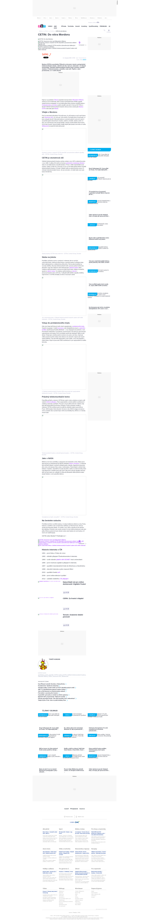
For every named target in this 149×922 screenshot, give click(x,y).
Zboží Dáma (61, 895)
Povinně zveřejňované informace (93, 918)
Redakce (75, 912)
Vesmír (77, 26)
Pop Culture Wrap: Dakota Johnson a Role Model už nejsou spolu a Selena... (66, 879)
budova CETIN (62, 675)
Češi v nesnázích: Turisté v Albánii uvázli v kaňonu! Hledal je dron (81, 839)
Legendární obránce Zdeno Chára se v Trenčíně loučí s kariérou (50, 895)
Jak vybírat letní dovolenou (97, 834)
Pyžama (76, 897)
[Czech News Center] (77, 822)
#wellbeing (67, 871)
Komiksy (84, 26)
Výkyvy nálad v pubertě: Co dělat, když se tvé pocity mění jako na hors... (98, 876)
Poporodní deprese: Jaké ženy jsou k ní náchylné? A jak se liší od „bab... (82, 877)
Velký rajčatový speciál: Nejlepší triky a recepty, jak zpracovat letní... (98, 856)
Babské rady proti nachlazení (81, 873)
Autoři (66, 809)
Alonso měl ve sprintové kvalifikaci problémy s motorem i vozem (49, 861)
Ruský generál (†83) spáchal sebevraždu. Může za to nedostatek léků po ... (49, 841)
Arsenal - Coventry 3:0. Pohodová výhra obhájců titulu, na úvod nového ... (66, 836)
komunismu (60, 328)
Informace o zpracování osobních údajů (91, 917)
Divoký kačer (53, 871)
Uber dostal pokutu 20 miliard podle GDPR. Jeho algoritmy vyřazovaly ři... (82, 856)
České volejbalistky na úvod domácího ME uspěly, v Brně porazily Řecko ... (66, 839)
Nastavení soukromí (53, 918)
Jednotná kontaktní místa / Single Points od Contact (76, 918)
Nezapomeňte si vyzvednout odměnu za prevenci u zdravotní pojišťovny (82, 882)
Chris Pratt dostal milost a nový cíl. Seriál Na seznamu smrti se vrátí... (65, 862)
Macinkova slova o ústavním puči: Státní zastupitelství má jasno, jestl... (82, 841)
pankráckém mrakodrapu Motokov (75, 163)
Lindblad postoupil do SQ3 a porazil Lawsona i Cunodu (49, 856)
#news (71, 871)
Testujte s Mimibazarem (79, 891)
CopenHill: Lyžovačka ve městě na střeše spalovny (53, 695)
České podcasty (94, 892)
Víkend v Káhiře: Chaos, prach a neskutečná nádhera (49, 876)
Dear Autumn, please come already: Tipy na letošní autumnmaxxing (65, 874)
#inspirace (61, 871)
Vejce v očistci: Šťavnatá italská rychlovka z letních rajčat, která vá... (98, 861)
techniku (54, 105)
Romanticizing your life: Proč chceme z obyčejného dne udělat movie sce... (66, 877)
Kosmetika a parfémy (79, 898)
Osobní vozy (61, 894)
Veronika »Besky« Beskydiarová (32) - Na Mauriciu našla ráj (98, 843)
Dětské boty (77, 901)
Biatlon (68, 832)
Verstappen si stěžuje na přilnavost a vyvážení (50, 858)
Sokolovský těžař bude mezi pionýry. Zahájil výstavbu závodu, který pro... (82, 858)
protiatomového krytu (78, 326)
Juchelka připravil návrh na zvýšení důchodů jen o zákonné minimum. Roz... (82, 861)
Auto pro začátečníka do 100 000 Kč (66, 901)
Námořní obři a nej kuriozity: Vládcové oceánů (51, 696)
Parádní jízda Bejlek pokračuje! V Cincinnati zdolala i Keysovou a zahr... (66, 841)
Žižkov (50, 676)
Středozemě (45, 126)
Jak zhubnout (78, 832)
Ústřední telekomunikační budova (76, 675)
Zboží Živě (61, 892)
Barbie (76, 894)
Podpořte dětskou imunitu (81, 871)
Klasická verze (69, 816)
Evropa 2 (93, 897)
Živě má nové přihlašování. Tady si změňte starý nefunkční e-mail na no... (98, 878)
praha (46, 675)
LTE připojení (64, 579)
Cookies (101, 917)
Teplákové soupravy (79, 900)
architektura (41, 675)
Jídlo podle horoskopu (101, 853)
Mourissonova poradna (96, 871)
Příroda (63, 26)
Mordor (56, 108)
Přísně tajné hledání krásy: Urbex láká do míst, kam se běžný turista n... (50, 881)
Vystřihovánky (93, 26)
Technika (71, 26)
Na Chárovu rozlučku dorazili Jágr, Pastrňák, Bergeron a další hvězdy (49, 898)
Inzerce (82, 809)
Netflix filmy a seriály (47, 873)
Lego (76, 895)
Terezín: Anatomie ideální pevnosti (73, 616)
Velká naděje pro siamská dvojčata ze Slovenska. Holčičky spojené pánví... (98, 837)
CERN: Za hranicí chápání (73, 598)
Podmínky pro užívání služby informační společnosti (73, 917)
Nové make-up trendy (85, 833)
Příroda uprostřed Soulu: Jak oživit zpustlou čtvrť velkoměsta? (56, 698)
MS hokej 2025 (62, 832)
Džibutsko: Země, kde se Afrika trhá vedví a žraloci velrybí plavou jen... (49, 878)
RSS (79, 912)
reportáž (51, 675)
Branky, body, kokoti (52, 891)
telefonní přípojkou (51, 402)
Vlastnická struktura (62, 918)
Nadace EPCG (86, 853)
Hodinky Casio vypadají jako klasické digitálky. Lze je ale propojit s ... (66, 857)
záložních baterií (73, 267)
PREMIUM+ (103, 26)
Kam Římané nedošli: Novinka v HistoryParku (51, 684)
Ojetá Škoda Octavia (63, 904)
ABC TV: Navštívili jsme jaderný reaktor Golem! (52, 689)
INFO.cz (47, 833)
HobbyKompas (62, 900)
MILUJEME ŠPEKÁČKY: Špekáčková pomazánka (98, 840)
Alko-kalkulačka (46, 851)
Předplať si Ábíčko (92, 22)
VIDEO (50, 26)
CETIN (56, 675)
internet (74, 271)
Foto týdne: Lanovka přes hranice (48, 693)
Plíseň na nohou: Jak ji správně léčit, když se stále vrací (82, 880)
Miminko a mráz (101, 833)
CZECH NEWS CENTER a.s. (65, 915)
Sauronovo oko (49, 117)
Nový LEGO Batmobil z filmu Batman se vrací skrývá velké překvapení (98, 881)
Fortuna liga (45, 892)
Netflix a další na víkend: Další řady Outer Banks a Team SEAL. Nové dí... (66, 860)
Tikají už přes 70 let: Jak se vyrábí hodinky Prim (52, 700)
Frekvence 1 (93, 895)
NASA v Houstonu (74, 463)
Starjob (92, 891)
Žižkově (56, 100)
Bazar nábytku (78, 904)
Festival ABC (99, 873)
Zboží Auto (61, 903)
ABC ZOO (55, 27)
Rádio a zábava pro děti (95, 894)
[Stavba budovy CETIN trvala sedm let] (64, 251)
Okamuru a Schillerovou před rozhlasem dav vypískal (48, 901)
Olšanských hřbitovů (77, 100)
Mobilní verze (81, 816)
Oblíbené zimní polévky (96, 851)
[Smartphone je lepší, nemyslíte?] (64, 514)
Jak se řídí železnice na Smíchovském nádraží (51, 691)
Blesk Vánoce (46, 832)
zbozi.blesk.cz (61, 897)
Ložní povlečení (78, 903)
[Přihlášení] (109, 30)
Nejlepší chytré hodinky (64, 851)
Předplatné (74, 809)
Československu (46, 105)
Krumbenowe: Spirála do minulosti (48, 685)
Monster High (77, 892)
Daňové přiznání (78, 851)
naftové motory (51, 271)
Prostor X (45, 891)
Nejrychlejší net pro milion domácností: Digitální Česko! (74, 583)
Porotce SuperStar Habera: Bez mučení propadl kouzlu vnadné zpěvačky (81, 836)
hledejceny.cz (61, 891)
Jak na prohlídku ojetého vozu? (65, 898)
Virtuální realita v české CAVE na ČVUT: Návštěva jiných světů (56, 687)
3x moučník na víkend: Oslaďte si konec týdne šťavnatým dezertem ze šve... (98, 858)
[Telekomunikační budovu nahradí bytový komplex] (64, 450)
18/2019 (84, 59)
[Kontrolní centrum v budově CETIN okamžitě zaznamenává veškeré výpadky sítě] (64, 150)
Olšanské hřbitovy (43, 676)
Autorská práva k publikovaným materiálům (54, 917)
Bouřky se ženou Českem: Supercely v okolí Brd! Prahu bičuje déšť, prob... (50, 839)
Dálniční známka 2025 (51, 853)
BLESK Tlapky (46, 871)
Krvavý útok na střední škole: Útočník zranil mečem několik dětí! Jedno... (50, 836)
